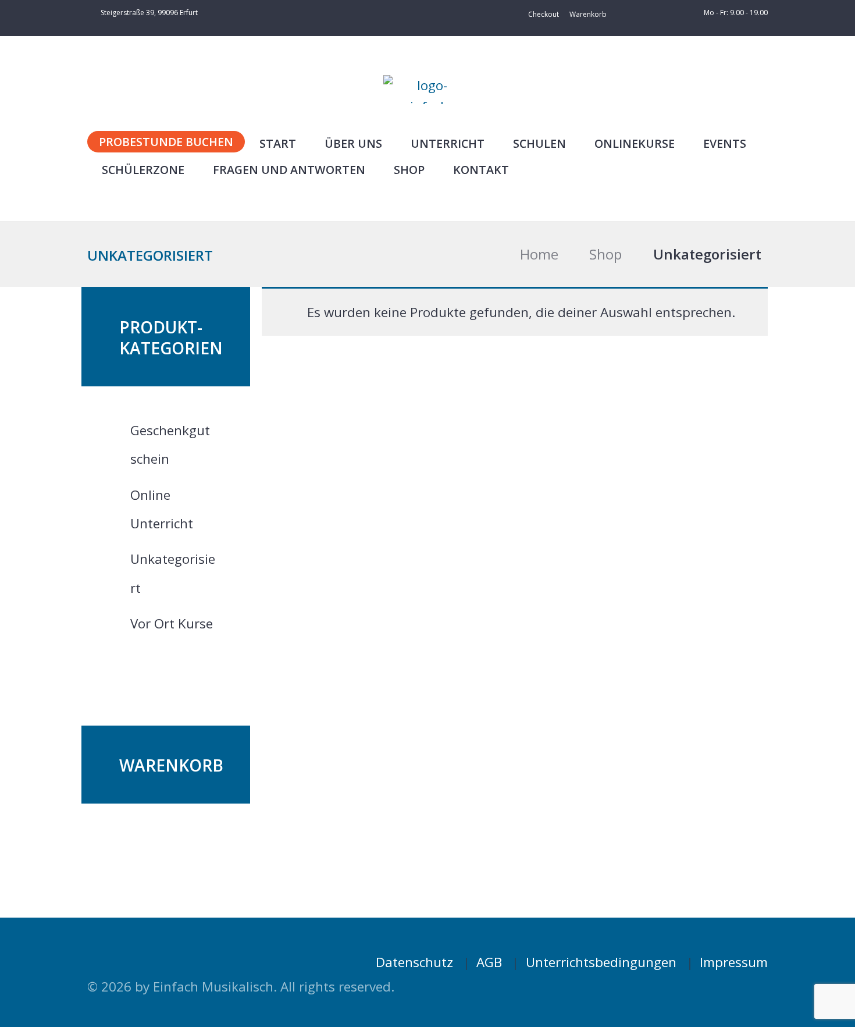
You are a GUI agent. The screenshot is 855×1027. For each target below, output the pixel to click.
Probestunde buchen (166, 142)
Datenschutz (414, 962)
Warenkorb (588, 14)
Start (277, 143)
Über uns (353, 143)
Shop (409, 169)
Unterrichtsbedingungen (601, 962)
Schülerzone (143, 169)
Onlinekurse (634, 143)
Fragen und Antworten (289, 169)
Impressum (734, 962)
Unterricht (447, 143)
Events (724, 143)
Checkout (543, 14)
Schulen (539, 143)
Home (539, 254)
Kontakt (481, 169)
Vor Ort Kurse (171, 623)
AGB (489, 962)
